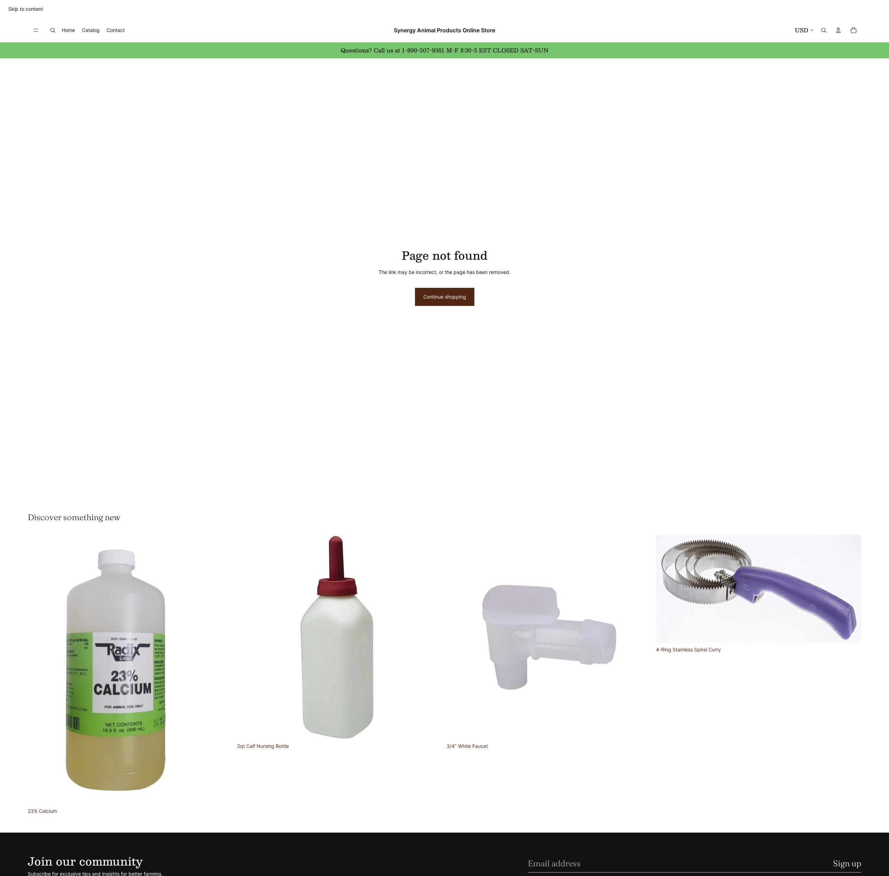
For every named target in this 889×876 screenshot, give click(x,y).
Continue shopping (444, 297)
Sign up (847, 863)
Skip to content (25, 9)
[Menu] (36, 30)
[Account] (838, 30)
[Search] (52, 30)
